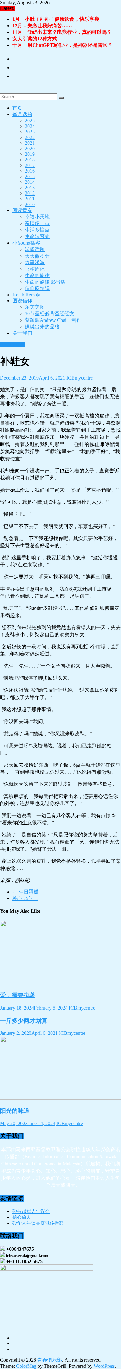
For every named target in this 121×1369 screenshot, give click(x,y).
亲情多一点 (37, 223)
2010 (30, 204)
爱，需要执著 (17, 995)
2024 (30, 126)
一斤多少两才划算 (23, 1020)
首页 (17, 107)
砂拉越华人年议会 (31, 1211)
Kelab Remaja (26, 294)
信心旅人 (21, 1217)
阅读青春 (22, 210)
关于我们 (22, 333)
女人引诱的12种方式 (34, 38)
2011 (29, 198)
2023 (30, 131)
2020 (30, 148)
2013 (30, 187)
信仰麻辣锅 (37, 288)
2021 (30, 143)
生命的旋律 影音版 (45, 282)
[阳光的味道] (60, 1098)
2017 (30, 165)
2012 (30, 193)
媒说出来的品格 (42, 326)
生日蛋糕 (25, 891)
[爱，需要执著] (60, 982)
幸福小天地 (37, 216)
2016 (30, 170)
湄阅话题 (35, 249)
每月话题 (22, 114)
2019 (30, 154)
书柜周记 (35, 269)
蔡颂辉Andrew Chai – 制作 (53, 320)
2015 (30, 176)
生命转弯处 (37, 236)
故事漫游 (35, 262)
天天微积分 (37, 256)
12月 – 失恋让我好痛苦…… (42, 25)
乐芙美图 (35, 307)
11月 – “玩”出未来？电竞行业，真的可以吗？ (62, 32)
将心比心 (25, 898)
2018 (30, 159)
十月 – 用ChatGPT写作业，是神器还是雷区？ (62, 45)
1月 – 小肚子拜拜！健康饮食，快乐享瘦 (55, 19)
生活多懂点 (37, 229)
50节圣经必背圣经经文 (49, 313)
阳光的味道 (14, 1110)
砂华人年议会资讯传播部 (38, 1223)
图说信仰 (22, 300)
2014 (30, 182)
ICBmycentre (79, 378)
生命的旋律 (37, 275)
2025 (30, 120)
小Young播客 (26, 242)
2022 (30, 137)
